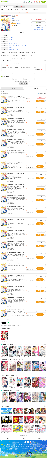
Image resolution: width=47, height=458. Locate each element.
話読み (10, 45)
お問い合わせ (21, 444)
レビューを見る (23, 73)
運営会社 (35, 448)
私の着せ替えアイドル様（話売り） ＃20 (15, 309)
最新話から (7, 93)
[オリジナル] (16, 9)
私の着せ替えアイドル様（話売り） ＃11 (15, 206)
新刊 (7, 438)
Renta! (2, 325)
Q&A (17, 444)
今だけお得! (24, 45)
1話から (2, 93)
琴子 (17, 402)
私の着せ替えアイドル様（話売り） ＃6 (15, 150)
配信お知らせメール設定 (38, 29)
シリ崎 (40, 402)
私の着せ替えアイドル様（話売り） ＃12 (15, 219)
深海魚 (25, 402)
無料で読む (41, 97)
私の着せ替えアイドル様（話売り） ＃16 (15, 264)
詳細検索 (39, 438)
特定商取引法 (12, 448)
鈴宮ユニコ (33, 402)
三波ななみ (3, 402)
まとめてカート (42, 93)
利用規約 (22, 446)
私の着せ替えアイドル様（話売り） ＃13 (15, 230)
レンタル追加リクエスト (38, 27)
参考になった (37, 69)
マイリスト (39, 25)
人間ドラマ (15, 43)
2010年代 (10, 47)
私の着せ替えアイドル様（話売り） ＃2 (15, 107)
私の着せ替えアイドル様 (13, 49)
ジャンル (34, 9)
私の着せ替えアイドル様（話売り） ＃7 (15, 162)
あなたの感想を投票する (23, 83)
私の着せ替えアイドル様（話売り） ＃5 (15, 139)
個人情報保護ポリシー (28, 446)
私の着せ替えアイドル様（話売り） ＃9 (15, 184)
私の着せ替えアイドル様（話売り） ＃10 (15, 195)
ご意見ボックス (31, 444)
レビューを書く (15, 25)
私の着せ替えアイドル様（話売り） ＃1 (15, 96)
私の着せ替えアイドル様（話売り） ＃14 (15, 241)
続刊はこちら (23, 32)
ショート (19, 6)
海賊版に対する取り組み (29, 448)
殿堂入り (19, 45)
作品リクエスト (26, 444)
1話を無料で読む (38, 19)
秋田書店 (10, 39)
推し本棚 (39, 22)
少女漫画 (17, 20)
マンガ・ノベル (7, 6)
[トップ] (4, 1)
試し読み (41, 108)
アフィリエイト (17, 446)
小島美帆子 (13, 18)
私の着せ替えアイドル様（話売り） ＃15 (15, 252)
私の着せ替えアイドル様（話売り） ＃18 (15, 286)
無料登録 (43, 1)
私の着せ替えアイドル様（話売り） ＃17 (15, 275)
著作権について (17, 448)
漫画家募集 (23, 448)
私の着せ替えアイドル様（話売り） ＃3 (15, 118)
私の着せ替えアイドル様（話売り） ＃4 (15, 129)
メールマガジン (37, 444)
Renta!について (9, 444)
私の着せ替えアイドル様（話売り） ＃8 (15, 173)
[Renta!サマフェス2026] (8, 1)
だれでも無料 (14, 45)
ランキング (23, 438)
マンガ (10, 41)
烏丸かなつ (10, 402)
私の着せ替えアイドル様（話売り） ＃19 (15, 297)
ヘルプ (14, 444)
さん (9, 65)
